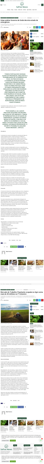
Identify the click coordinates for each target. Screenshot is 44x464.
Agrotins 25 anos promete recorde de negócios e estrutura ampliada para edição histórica (17, 448)
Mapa (20, 240)
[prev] (41, 0)
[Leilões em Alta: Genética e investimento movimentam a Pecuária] (32, 70)
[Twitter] (39, 27)
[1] (41, 461)
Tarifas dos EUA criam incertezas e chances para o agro (39, 267)
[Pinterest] (42, 27)
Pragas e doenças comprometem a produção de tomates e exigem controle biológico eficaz (39, 64)
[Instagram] (40, 5)
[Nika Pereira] (2, 27)
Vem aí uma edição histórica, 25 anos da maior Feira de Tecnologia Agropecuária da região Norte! (17, 453)
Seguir (42, 36)
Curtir (42, 33)
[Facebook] (38, 5)
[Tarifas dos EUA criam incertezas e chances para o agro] (39, 262)
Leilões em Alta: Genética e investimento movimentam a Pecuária (14, 0)
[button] (42, 5)
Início (1, 12)
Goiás (17, 240)
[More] (25, 247)
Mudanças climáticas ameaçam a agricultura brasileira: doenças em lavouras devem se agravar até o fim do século (36, 53)
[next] (42, 0)
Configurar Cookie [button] (5, 461)
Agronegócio (7, 12)
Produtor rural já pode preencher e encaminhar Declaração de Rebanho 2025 (39, 58)
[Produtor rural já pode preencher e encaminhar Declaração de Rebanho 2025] (32, 58)
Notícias (4, 12)
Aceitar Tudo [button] (13, 461)
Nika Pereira (6, 27)
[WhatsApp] (34, 27)
